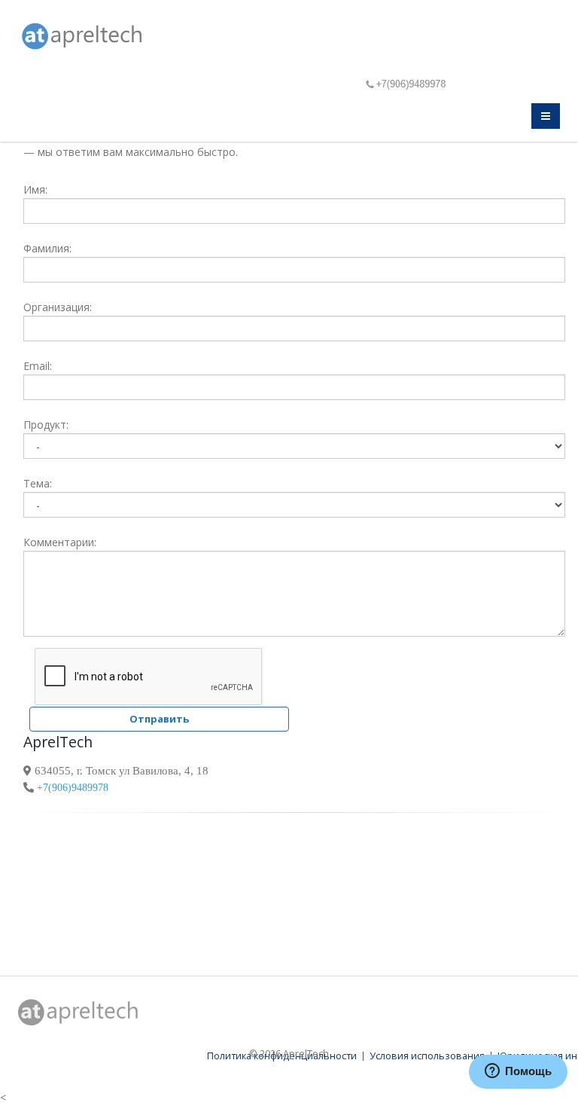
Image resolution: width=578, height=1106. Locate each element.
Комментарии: (59, 542)
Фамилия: (47, 248)
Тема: (37, 483)
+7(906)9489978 (71, 787)
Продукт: (45, 424)
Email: (37, 366)
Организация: (57, 307)
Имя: (35, 189)
